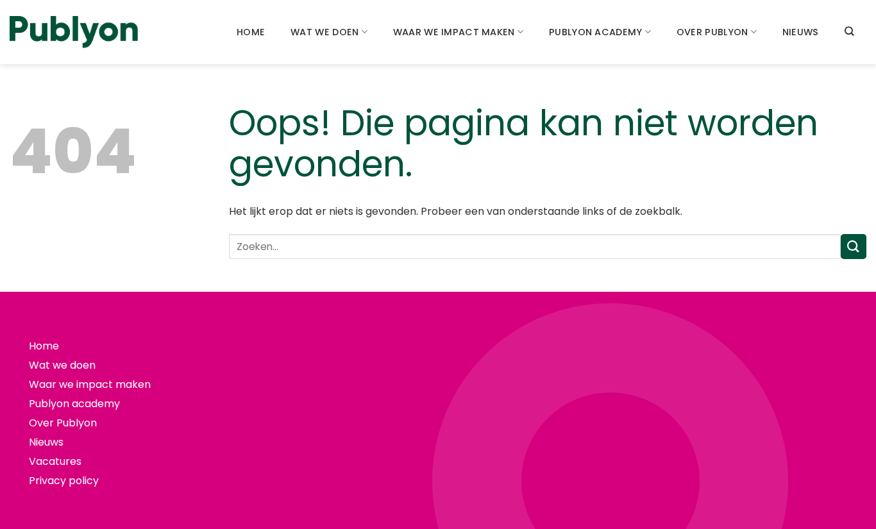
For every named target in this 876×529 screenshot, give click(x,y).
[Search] (849, 31)
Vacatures (55, 461)
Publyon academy (595, 32)
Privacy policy (64, 480)
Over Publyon (712, 32)
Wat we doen (324, 32)
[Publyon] (74, 32)
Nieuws (800, 32)
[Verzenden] (853, 246)
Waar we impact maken (454, 32)
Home (251, 32)
